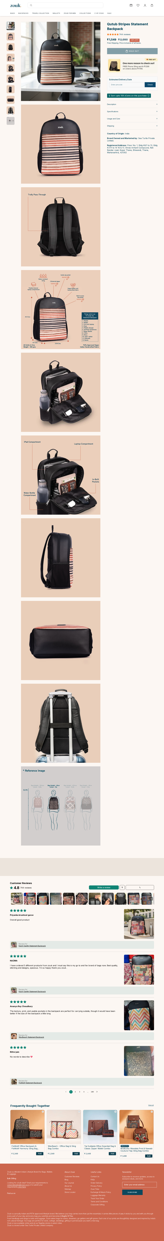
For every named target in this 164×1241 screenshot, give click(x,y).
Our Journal (69, 1183)
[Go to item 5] (10, 68)
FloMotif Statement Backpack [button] (30, 1083)
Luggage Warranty (98, 1195)
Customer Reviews (72, 1176)
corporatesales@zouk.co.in (18, 1185)
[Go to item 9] (10, 110)
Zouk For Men (70, 13)
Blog (66, 1180)
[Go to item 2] (10, 36)
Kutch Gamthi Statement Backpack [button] (32, 946)
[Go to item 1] (10, 26)
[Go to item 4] (10, 57)
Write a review (103, 887)
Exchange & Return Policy (101, 1192)
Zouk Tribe (95, 1189)
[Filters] (122, 887)
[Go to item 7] (10, 89)
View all (151, 1105)
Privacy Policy (96, 1186)
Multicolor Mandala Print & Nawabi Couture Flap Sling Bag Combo (136, 1149)
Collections (85, 13)
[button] (113, 34)
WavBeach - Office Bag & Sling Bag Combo (62, 1147)
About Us (68, 1186)
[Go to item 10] (10, 121)
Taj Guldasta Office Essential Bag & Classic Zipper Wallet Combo (100, 1147)
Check (150, 85)
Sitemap (68, 1189)
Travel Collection (40, 13)
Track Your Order (97, 1198)
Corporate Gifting (97, 1205)
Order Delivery (96, 1183)
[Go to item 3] (10, 47)
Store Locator (70, 1192)
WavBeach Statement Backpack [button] (31, 1037)
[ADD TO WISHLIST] (43, 1112)
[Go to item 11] (147, 899)
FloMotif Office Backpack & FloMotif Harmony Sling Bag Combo (24, 1147)
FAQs (93, 1180)
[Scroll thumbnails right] (151, 899)
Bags (12, 13)
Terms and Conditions (99, 1202)
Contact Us (95, 1176)
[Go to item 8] (10, 100)
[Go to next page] (98, 1092)
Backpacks (23, 13)
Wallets (56, 13)
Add (40, 1153)
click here (22, 1187)
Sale (109, 13)
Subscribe (132, 1192)
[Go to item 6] (10, 79)
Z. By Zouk (99, 13)
